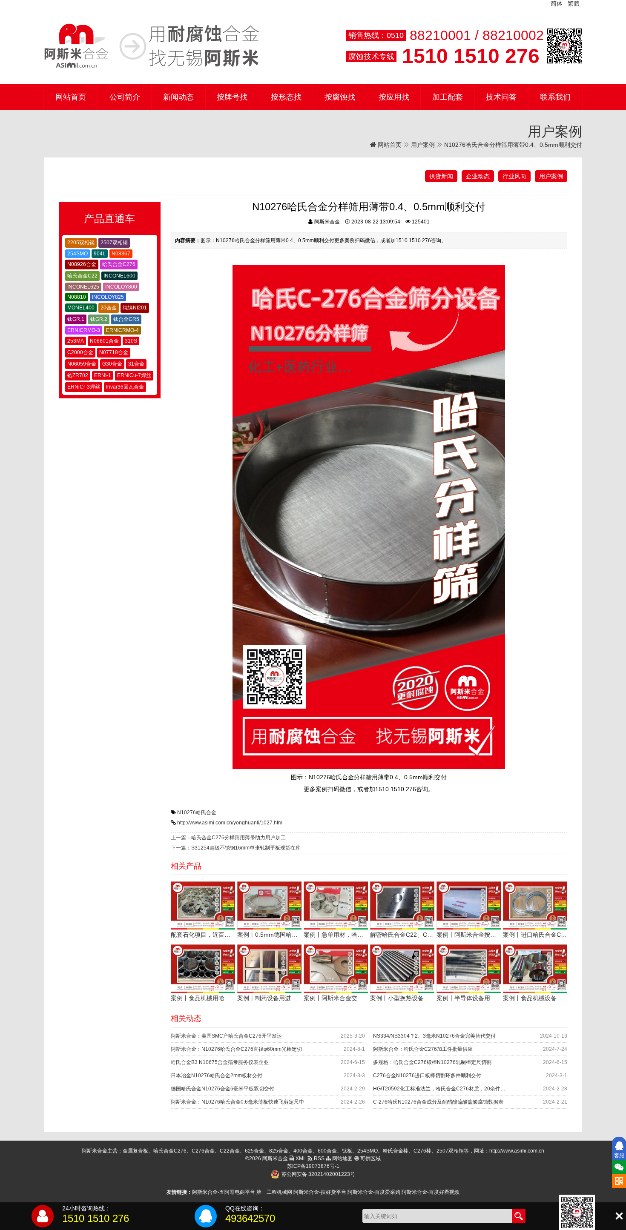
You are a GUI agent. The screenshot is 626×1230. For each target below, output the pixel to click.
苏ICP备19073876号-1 (313, 1166)
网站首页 (70, 97)
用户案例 (423, 144)
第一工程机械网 (274, 1192)
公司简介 (124, 97)
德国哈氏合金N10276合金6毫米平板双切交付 (222, 1089)
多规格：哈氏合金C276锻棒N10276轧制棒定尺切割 (432, 1062)
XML (300, 1158)
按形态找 (286, 97)
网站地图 (342, 1158)
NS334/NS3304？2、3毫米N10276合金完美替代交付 (434, 1036)
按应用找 (394, 97)
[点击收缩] (619, 1216)
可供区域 (370, 1158)
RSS (318, 1158)
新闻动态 (178, 97)
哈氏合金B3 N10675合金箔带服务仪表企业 (220, 1062)
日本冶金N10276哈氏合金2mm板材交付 (216, 1075)
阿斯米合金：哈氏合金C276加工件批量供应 (423, 1049)
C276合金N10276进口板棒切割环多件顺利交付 (427, 1075)
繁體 (574, 3)
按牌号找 (232, 97)
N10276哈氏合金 (196, 812)
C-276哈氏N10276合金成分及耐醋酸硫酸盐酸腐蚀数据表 (438, 1102)
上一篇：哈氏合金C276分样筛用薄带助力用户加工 (228, 838)
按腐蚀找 (339, 97)
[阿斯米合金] (151, 46)
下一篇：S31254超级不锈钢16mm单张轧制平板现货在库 (236, 848)
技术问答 (501, 97)
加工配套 (447, 97)
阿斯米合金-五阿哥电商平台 (223, 1192)
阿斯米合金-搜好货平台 (319, 1192)
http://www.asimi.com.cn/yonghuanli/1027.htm (229, 823)
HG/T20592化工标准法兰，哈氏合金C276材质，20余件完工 (442, 1089)
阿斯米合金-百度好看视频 (430, 1192)
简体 (557, 3)
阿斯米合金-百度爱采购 (373, 1192)
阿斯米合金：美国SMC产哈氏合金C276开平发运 (226, 1036)
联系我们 (555, 97)
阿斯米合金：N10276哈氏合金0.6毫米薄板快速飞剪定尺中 (237, 1102)
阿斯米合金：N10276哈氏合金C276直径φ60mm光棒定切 (236, 1049)
